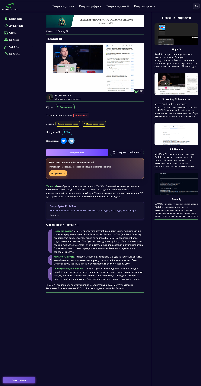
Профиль (14, 53)
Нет (68, 132)
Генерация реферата (90, 6)
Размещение (19, 380)
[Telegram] (71, 141)
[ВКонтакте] (64, 141)
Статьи (13, 32)
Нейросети (15, 18)
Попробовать (77, 152)
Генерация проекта (144, 6)
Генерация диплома (63, 6)
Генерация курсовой (117, 6)
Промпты (14, 39)
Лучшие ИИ (16, 25)
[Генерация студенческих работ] (95, 21)
